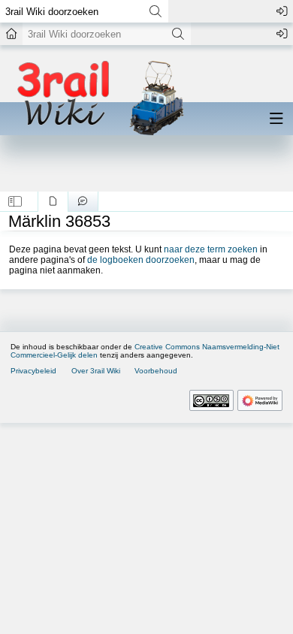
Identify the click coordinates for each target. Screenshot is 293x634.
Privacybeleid (33, 371)
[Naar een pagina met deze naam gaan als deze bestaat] (155, 11)
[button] (15, 201)
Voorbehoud (155, 371)
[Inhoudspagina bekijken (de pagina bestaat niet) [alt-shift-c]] (53, 201)
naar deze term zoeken (211, 249)
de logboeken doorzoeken (141, 260)
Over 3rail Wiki (95, 371)
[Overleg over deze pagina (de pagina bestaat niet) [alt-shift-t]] (83, 201)
